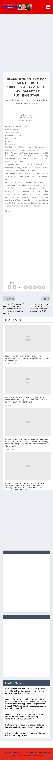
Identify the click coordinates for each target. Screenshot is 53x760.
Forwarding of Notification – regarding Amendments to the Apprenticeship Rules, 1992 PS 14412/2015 (27, 358)
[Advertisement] (26, 45)
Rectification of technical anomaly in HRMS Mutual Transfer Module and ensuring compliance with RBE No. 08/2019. (24, 716)
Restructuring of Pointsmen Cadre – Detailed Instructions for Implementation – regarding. (24, 726)
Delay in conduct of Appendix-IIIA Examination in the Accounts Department (26, 734)
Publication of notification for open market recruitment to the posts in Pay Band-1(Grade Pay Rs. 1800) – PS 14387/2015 (26, 399)
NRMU (17, 100)
